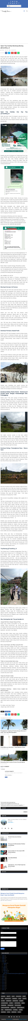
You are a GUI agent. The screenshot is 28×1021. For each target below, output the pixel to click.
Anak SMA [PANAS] (12, 857)
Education (18, 996)
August (5, 963)
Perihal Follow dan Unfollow (14, 836)
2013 (3, 986)
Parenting (3, 1005)
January (5, 972)
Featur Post (8, 998)
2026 (3, 955)
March (4, 969)
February (5, 970)
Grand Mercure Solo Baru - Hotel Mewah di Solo (13, 747)
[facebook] (10, 1)
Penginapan (10, 1005)
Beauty (8, 996)
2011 (3, 989)
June (4, 966)
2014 (3, 985)
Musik (23, 1003)
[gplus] (15, 3)
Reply (6, 777)
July (4, 964)
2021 (3, 975)
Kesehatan (15, 1000)
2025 (3, 957)
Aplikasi (3, 996)
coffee (20, 1009)
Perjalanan (7, 711)
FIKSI (2, 998)
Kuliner (21, 1000)
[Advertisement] (14, 28)
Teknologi (13, 1007)
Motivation (17, 1003)
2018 (3, 979)
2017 (3, 981)
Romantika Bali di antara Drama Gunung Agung (13, 762)
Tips (2, 1009)
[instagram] (15, 1)
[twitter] (12, 1)
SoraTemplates (9, 1019)
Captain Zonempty (9, 771)
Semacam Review (5, 1007)
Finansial (14, 998)
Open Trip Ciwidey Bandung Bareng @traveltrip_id (14, 973)
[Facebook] (2, 828)
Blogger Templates (23, 1019)
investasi (14, 1012)
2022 (3, 961)
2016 (3, 982)
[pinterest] (10, 3)
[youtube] (17, 1)
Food (20, 998)
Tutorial (15, 1009)
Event (24, 996)
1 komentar (13, 50)
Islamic (3, 1000)
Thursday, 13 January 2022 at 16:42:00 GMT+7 (13, 772)
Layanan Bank (4, 1003)
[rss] (19, 1017)
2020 (3, 976)
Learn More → (11, 822)
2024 (3, 958)
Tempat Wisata (20, 1007)
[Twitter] (5, 828)
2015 (3, 983)
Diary (13, 996)
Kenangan (8, 1000)
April (4, 967)
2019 (3, 978)
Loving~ (11, 1003)
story (19, 1012)
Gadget (24, 998)
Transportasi (8, 1009)
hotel (8, 1012)
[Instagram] (8, 828)
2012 (3, 988)
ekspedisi (3, 1012)
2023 (3, 960)
